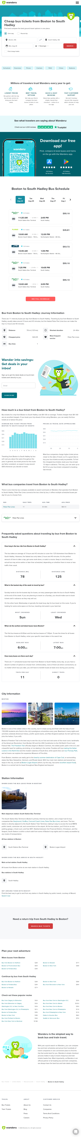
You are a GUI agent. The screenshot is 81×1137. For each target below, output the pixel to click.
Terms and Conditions (51, 1113)
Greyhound (17, 821)
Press (26, 1113)
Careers (26, 1118)
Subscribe (9, 395)
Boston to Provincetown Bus (11, 966)
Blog (25, 1109)
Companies (47, 1109)
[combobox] (20, 39)
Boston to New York (49, 966)
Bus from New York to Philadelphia (54, 1009)
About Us (27, 1105)
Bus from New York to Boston (52, 1006)
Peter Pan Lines (9, 507)
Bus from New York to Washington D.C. (56, 1000)
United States (16, 1082)
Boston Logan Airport (29, 762)
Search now (6, 896)
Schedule (6, 68)
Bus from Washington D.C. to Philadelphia (15, 1009)
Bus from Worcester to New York (54, 984)
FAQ (50, 68)
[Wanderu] (9, 3)
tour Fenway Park (70, 751)
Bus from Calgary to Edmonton (12, 1000)
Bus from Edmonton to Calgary (12, 1003)
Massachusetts (28, 1082)
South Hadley (40, 1082)
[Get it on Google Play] (66, 161)
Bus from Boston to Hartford (11, 963)
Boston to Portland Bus (9, 968)
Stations (72, 68)
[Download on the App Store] (49, 161)
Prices (28, 68)
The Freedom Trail (18, 746)
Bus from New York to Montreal (12, 1021)
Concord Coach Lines (36, 821)
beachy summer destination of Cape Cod (49, 757)
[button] (77, 3)
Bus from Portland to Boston (11, 1018)
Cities (61, 68)
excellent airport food (67, 762)
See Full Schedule (40, 299)
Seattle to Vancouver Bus (51, 1018)
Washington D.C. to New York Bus (13, 1006)
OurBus (25, 821)
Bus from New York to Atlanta (52, 1003)
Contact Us (47, 1105)
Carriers (39, 68)
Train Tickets (6, 1109)
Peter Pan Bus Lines (52, 821)
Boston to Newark (49, 963)
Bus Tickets (5, 1082)
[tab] (10, 34)
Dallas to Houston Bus (50, 1015)
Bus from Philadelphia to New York (54, 1012)
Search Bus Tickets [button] (40, 926)
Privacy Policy (48, 1118)
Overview (17, 68)
